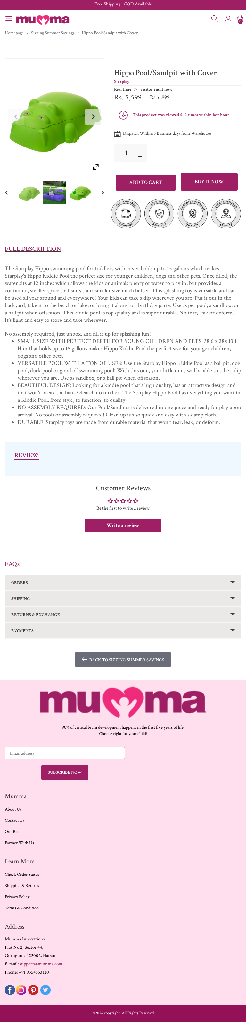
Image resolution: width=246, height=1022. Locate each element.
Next (93, 117)
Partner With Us (19, 843)
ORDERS (19, 583)
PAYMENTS (22, 631)
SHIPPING (20, 599)
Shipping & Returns (22, 886)
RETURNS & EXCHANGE (35, 615)
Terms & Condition (22, 908)
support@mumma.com (41, 964)
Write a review (123, 525)
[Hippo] (29, 192)
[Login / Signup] (228, 19)
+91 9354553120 (34, 972)
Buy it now (209, 181)
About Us (13, 809)
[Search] (215, 19)
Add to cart (145, 182)
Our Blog (12, 832)
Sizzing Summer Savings (52, 33)
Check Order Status (22, 874)
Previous (16, 117)
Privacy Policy (17, 897)
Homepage (14, 33)
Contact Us (14, 820)
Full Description (33, 249)
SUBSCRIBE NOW (65, 772)
